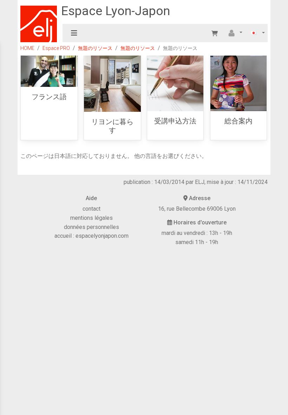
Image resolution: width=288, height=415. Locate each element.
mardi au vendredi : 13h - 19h (197, 233)
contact (91, 208)
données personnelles (91, 227)
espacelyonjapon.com (102, 235)
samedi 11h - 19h (196, 242)
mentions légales (91, 218)
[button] (234, 33)
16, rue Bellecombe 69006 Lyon (197, 208)
